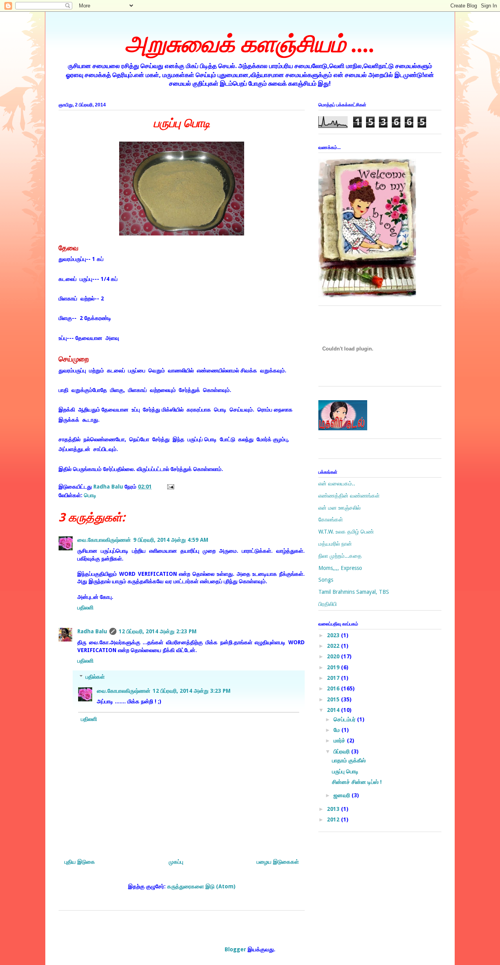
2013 (334, 809)
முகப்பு (176, 862)
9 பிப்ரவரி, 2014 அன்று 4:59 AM (170, 540)
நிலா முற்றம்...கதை (340, 556)
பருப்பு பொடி (345, 771)
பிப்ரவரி (342, 751)
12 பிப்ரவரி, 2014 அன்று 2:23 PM (157, 631)
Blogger (235, 949)
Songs (325, 580)
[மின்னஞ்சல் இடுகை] (169, 486)
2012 (334, 819)
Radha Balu (92, 631)
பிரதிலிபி (327, 604)
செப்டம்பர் (345, 719)
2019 (334, 667)
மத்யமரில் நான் (335, 544)
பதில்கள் (95, 677)
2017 (334, 678)
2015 (334, 699)
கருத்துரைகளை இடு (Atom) (201, 886)
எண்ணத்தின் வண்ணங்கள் (349, 495)
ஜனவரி (343, 795)
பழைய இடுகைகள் (278, 862)
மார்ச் (340, 740)
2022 (334, 646)
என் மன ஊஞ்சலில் (339, 508)
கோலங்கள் (330, 519)
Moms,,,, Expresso (340, 568)
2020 (334, 656)
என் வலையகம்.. (336, 483)
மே (337, 730)
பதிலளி (85, 607)
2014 (334, 710)
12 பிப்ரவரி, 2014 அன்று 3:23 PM (191, 691)
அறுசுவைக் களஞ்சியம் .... (250, 44)
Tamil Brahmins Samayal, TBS (353, 592)
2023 (334, 635)
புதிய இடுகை (79, 862)
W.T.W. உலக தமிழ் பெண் (346, 531)
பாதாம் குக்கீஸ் (349, 760)
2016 (334, 688)
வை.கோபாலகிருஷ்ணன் (104, 540)
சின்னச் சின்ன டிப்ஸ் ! (357, 782)
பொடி (90, 495)
